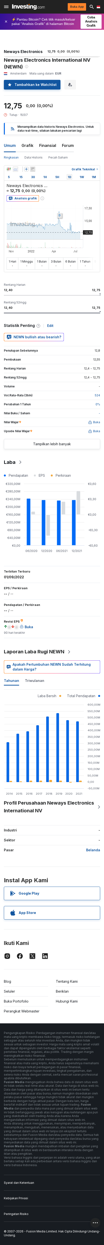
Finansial (47, 145)
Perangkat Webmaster (21, 1011)
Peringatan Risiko (16, 1214)
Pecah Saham (58, 157)
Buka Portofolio (16, 1001)
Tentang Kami (67, 981)
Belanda (93, 850)
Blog (7, 981)
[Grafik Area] (15, 169)
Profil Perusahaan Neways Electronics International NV (49, 807)
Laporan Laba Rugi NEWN (34, 652)
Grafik (27, 145)
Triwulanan (34, 681)
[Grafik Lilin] (8, 169)
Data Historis (33, 157)
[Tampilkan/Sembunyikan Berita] (32, 169)
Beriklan (62, 991)
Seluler (9, 991)
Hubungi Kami (67, 1001)
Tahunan (11, 681)
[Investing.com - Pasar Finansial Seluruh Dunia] (28, 7)
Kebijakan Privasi (16, 1198)
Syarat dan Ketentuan (19, 1183)
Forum (68, 145)
